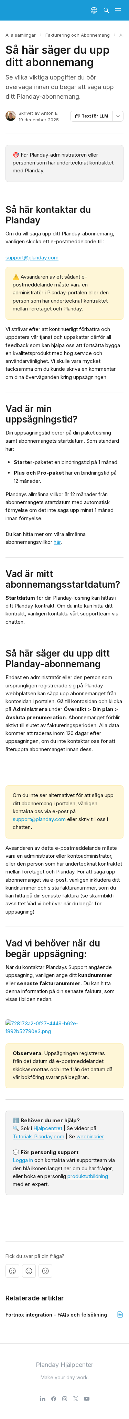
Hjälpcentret (47, 1128)
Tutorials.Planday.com (38, 1136)
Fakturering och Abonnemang (77, 35)
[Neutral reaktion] (29, 1271)
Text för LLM (95, 116)
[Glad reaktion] (45, 1271)
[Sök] (106, 10)
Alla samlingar (21, 35)
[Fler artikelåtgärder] (117, 116)
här (57, 542)
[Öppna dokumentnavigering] (117, 10)
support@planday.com (32, 257)
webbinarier (90, 1136)
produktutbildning (87, 1176)
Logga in (23, 1160)
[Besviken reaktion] (12, 1271)
